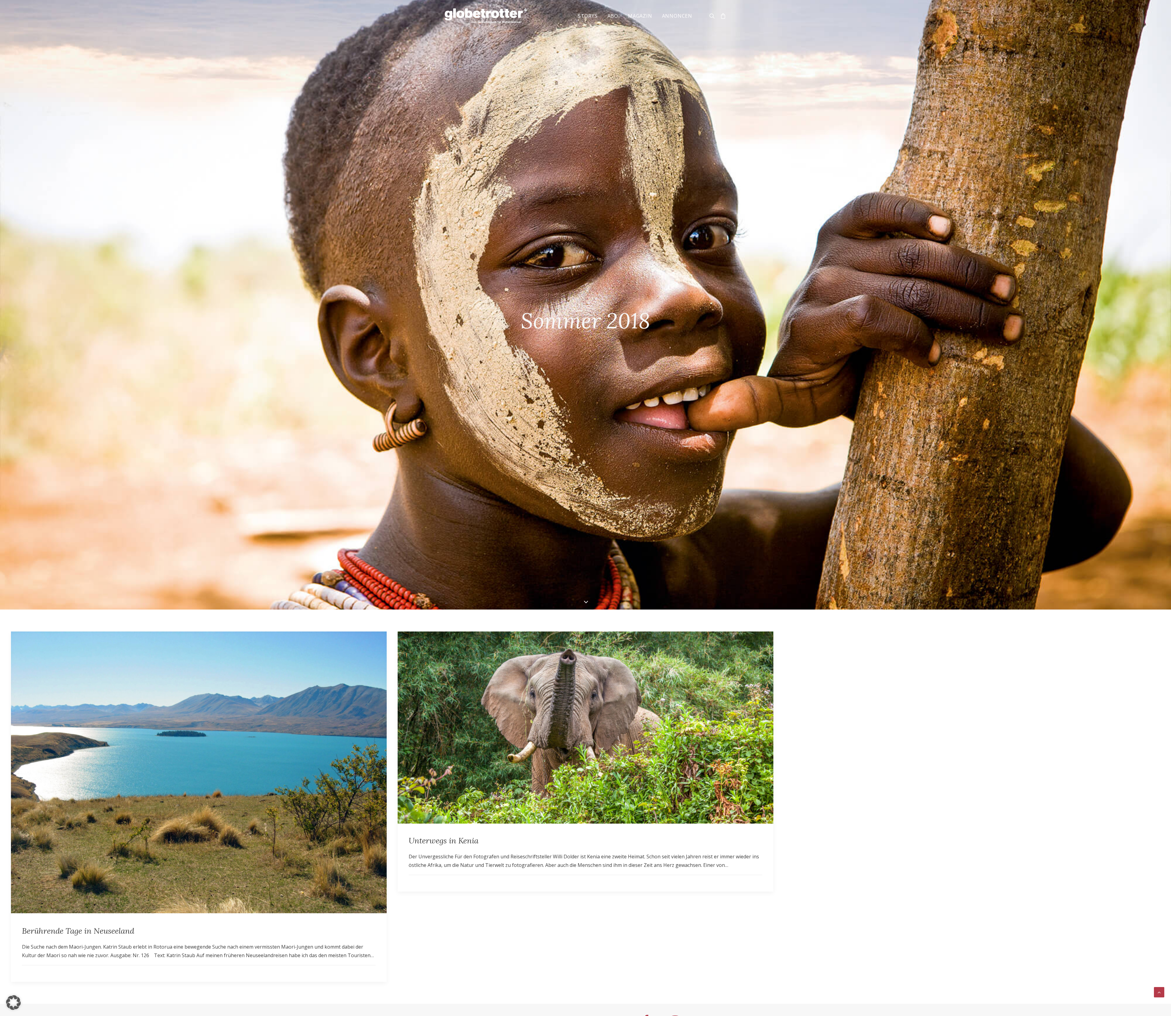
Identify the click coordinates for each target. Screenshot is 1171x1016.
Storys (588, 16)
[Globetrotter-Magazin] (486, 15)
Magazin (640, 16)
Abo (612, 16)
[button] (13, 1002)
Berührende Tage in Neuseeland (78, 931)
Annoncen (677, 16)
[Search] (713, 16)
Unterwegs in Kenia (443, 840)
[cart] (722, 16)
